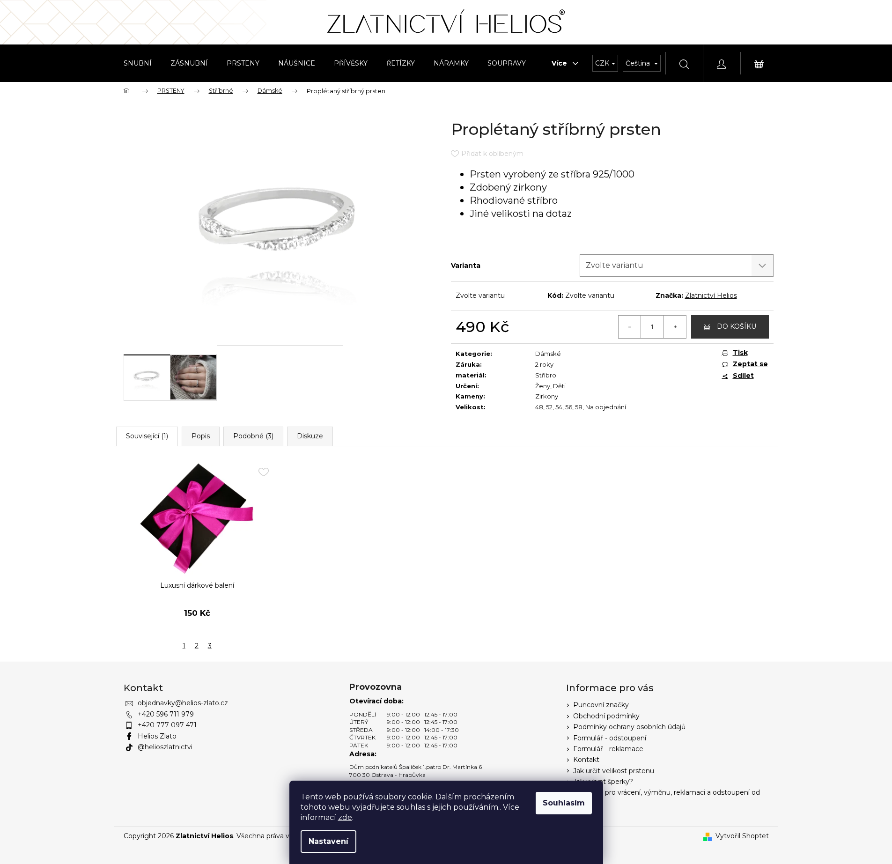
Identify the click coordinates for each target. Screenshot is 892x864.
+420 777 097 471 (167, 725)
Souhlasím (564, 802)
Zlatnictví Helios (711, 295)
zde (345, 817)
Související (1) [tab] (147, 436)
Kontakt (586, 759)
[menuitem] (137, 63)
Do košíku (736, 326)
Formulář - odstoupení (609, 738)
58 (578, 407)
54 (558, 407)
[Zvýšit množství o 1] (674, 327)
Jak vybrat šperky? (603, 781)
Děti (559, 386)
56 (568, 407)
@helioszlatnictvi (165, 747)
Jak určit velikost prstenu (613, 771)
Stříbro (545, 375)
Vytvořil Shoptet (742, 836)
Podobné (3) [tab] (253, 436)
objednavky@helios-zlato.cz (183, 703)
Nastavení (328, 841)
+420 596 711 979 (166, 714)
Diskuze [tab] (310, 436)
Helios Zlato (157, 736)
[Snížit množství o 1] (630, 327)
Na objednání (605, 407)
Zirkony (546, 396)
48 (539, 407)
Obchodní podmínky (606, 716)
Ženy (542, 386)
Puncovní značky (601, 705)
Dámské (548, 353)
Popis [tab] (201, 436)
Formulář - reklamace (608, 749)
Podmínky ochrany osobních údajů (629, 727)
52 (549, 407)
